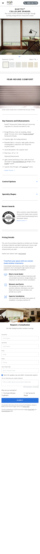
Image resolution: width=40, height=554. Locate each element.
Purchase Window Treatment (8, 394)
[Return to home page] (11, 3)
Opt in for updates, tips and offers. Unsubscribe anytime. (21, 375)
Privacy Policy (31, 409)
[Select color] (5, 65)
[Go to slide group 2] (20, 56)
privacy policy (26, 406)
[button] (3, 3)
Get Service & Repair (29, 394)
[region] (20, 38)
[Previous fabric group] (28, 59)
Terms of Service (5, 411)
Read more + (9, 170)
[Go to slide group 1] (19, 56)
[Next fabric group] (37, 59)
